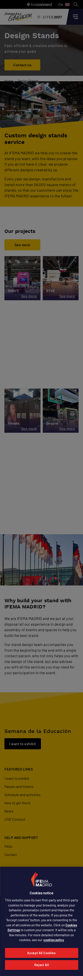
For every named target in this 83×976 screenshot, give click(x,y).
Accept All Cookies (41, 953)
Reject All (41, 965)
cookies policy (53, 940)
